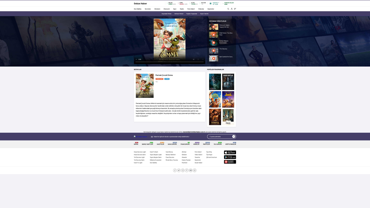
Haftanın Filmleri (178, 13)
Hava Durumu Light (140, 152)
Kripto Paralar (230, 143)
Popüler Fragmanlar (191, 13)
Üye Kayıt (209, 154)
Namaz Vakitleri (147, 143)
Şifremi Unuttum (211, 157)
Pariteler (206, 143)
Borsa (136, 143)
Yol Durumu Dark (139, 160)
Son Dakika (137, 9)
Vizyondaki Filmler (167, 13)
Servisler (148, 9)
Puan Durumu (185, 143)
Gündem (157, 9)
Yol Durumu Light (139, 157)
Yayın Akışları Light (156, 154)
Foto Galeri (191, 9)
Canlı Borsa (169, 152)
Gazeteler (211, 9)
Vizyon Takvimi (204, 13)
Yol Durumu (218, 143)
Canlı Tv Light (138, 163)
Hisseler (196, 143)
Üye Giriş (209, 152)
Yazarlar (197, 157)
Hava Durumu (172, 143)
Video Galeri (198, 154)
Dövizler (184, 154)
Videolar (201, 9)
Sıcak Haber (198, 163)
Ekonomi (167, 9)
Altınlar (184, 152)
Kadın (182, 9)
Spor (174, 9)
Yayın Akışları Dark (155, 157)
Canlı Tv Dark (154, 152)
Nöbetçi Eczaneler (155, 160)
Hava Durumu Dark (140, 154)
